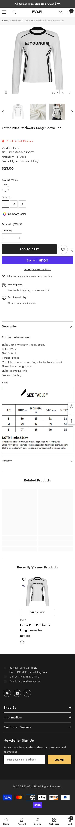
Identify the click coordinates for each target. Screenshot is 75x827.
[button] (63, 93)
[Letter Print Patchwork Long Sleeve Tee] (37, 591)
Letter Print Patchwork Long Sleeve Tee (35, 627)
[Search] (14, 12)
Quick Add (37, 612)
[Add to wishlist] (63, 249)
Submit (59, 760)
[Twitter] (27, 693)
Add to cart (29, 249)
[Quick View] (24, 586)
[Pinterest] (7, 693)
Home (5, 20)
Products (16, 20)
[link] (19, 543)
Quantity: (7, 230)
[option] (37, 60)
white (22, 642)
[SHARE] (70, 249)
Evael (16, 148)
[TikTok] (17, 693)
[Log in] (61, 12)
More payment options (37, 269)
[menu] (4, 12)
